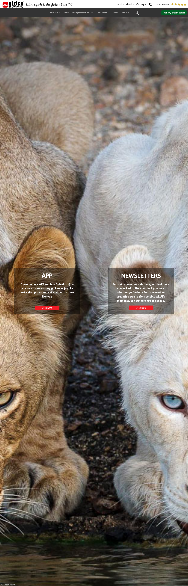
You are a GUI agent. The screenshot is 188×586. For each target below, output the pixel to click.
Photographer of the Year (82, 13)
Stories (66, 13)
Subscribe (114, 13)
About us (125, 13)
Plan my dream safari (174, 12)
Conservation (102, 13)
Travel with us (54, 13)
